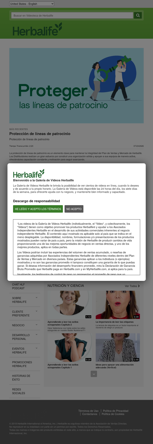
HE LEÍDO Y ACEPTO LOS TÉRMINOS (38, 209)
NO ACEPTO (74, 209)
